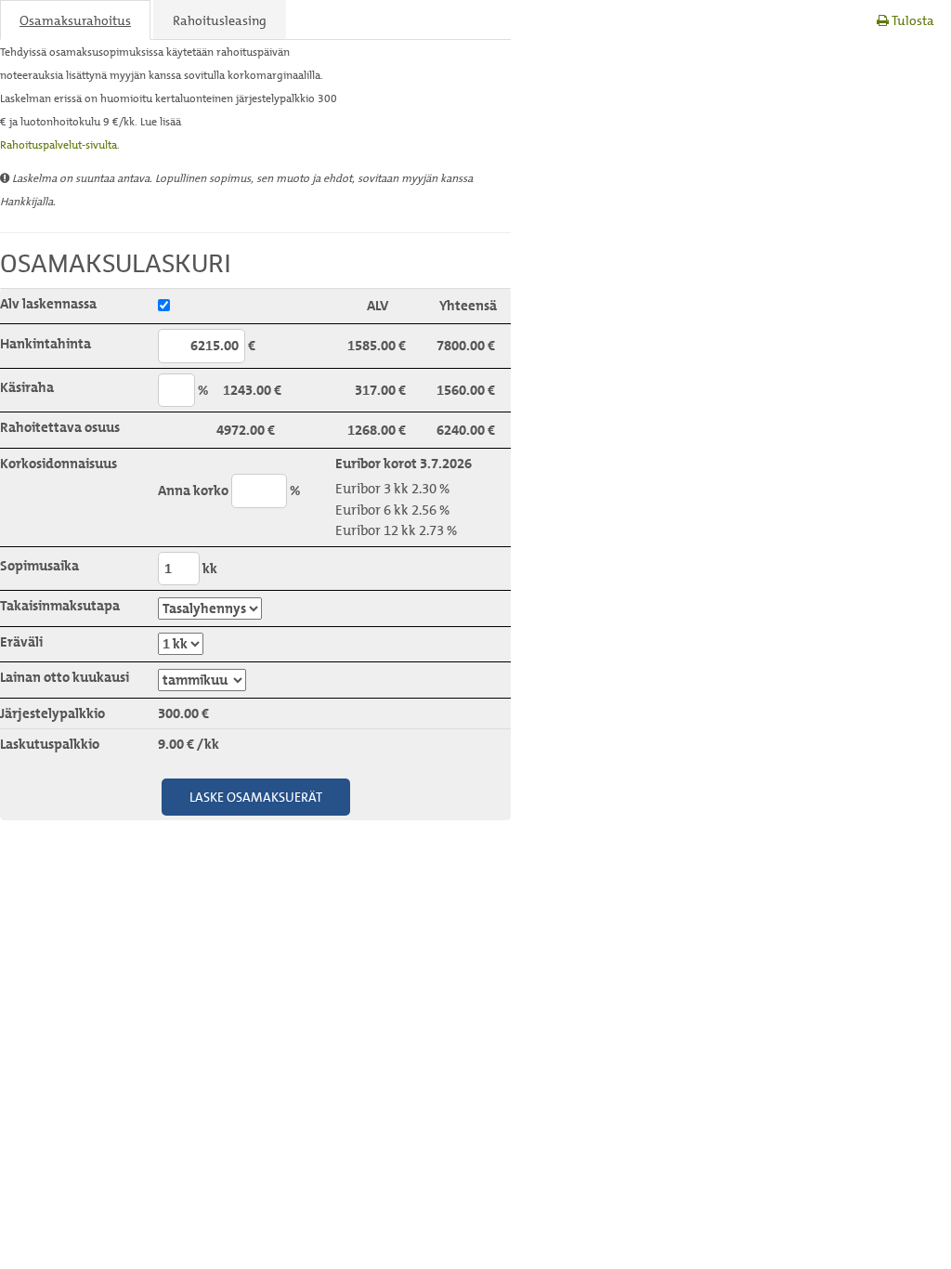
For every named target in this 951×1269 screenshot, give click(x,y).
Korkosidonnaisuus (58, 463)
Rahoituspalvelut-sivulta (58, 144)
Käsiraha (27, 387)
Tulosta (911, 20)
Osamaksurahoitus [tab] (75, 20)
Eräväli (21, 642)
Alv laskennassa (48, 303)
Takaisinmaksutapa (60, 605)
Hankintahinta (45, 343)
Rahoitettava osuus (60, 427)
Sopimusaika (39, 565)
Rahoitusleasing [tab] (220, 20)
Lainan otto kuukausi (64, 677)
